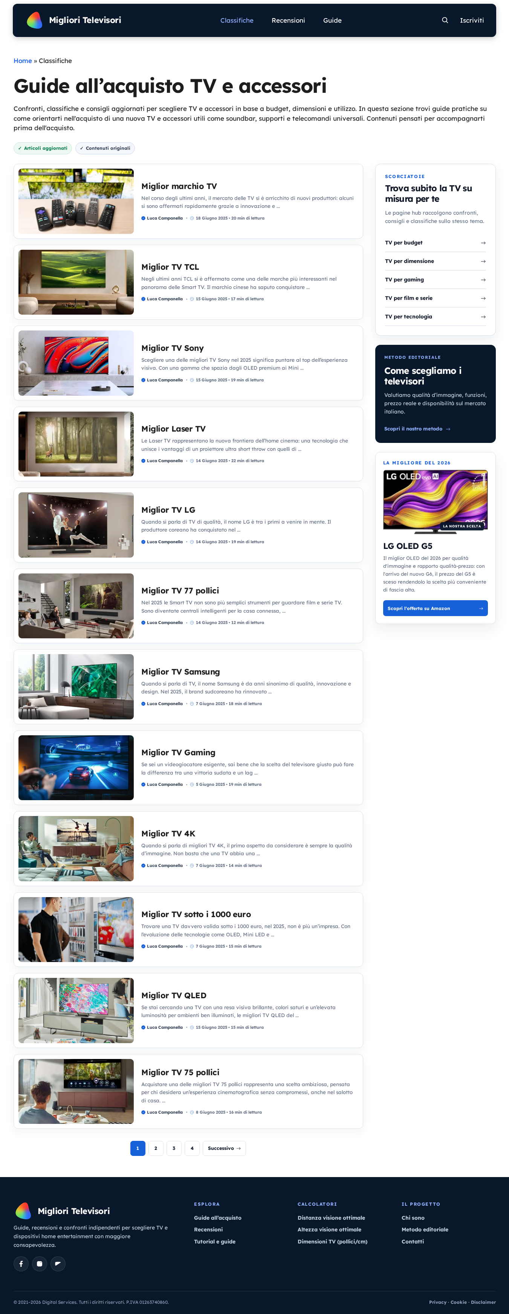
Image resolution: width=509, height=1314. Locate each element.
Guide (332, 20)
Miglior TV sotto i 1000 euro (196, 914)
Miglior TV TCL (170, 267)
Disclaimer (483, 1302)
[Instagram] (39, 1263)
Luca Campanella (165, 218)
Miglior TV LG (168, 510)
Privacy (437, 1302)
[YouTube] (58, 1263)
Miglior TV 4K (168, 833)
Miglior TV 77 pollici (180, 590)
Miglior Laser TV (173, 428)
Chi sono (413, 1217)
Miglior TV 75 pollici (180, 1072)
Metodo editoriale (425, 1229)
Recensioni (288, 20)
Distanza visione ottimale (331, 1217)
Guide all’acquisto (218, 1217)
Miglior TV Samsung (180, 671)
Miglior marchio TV (179, 186)
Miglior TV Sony (172, 348)
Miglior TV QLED (173, 995)
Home (23, 61)
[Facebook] (21, 1263)
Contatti (413, 1241)
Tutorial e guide (214, 1241)
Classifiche (237, 20)
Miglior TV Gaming (178, 752)
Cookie (459, 1302)
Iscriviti (472, 20)
